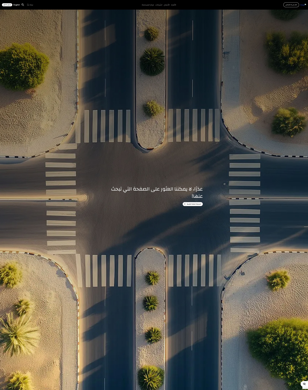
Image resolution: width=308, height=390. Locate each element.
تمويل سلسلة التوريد (137, 6)
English (16, 5)
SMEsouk (109, 6)
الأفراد (173, 5)
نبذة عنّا (30, 5)
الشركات (158, 5)
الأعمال (167, 5)
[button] (291, 4)
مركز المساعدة (148, 5)
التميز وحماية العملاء (141, 6)
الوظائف (125, 6)
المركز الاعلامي (135, 6)
